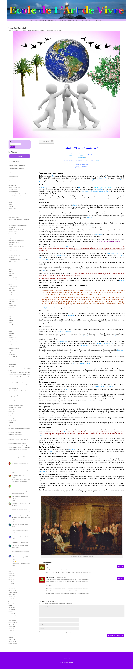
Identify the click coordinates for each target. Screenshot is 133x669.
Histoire (10, 318)
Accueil (30, 20)
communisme (60, 255)
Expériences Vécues (12, 305)
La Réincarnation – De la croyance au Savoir (17, 253)
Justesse (81, 363)
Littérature (11, 309)
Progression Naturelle (52, 20)
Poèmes (10, 322)
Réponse (120, 566)
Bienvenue (11, 335)
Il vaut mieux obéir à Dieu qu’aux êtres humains (18, 259)
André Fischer (11, 294)
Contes (10, 326)
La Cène (10, 202)
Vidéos (76, 20)
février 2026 (11, 586)
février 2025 (11, 611)
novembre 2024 (12, 618)
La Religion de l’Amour (13, 233)
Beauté (89, 363)
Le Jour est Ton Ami (26, 447)
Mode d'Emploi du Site (13, 388)
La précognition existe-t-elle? (14, 187)
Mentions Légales (12, 418)
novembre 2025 (12, 592)
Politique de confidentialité (14, 415)
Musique (10, 284)
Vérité (74, 363)
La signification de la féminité (14, 238)
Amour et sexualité (12, 223)
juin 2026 (10, 577)
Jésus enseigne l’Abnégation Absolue (16, 195)
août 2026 (10, 573)
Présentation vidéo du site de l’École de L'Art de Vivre (19, 374)
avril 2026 (11, 581)
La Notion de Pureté (12, 250)
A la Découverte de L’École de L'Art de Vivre (19, 382)
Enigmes (24, 30)
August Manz (11, 273)
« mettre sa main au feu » (104, 343)
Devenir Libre (11, 329)
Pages (10, 352)
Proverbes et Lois (12, 215)
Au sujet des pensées (12, 231)
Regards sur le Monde (13, 356)
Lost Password (98, 20)
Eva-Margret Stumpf (13, 280)
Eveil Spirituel (11, 344)
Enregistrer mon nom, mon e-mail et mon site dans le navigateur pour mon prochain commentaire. (60, 632)
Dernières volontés (12, 208)
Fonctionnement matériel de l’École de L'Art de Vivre (19, 376)
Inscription (12, 146)
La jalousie (11, 244)
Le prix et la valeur (12, 261)
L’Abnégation (24, 449)
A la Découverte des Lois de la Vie (15, 213)
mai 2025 (10, 605)
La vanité (10, 210)
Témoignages (11, 307)
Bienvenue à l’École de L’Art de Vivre (16, 401)
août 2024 (10, 624)
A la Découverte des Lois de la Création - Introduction (19, 372)
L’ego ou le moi (12, 178)
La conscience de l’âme (13, 176)
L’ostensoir (11, 206)
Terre (53, 176)
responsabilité (43, 259)
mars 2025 (11, 609)
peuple (92, 180)
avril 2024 (11, 633)
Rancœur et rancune (12, 185)
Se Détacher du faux (31, 30)
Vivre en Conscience (13, 286)
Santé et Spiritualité (12, 361)
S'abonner (19, 156)
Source (41, 435)
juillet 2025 (11, 601)
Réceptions (11, 320)
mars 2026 (11, 583)
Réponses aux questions (50, 30)
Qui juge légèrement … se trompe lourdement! (18, 225)
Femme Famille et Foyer (13, 277)
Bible (10, 314)
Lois (9, 312)
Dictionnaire (70, 20)
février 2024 (11, 637)
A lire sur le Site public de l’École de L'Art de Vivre (19, 390)
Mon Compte (91, 20)
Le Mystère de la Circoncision (14, 236)
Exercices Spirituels (12, 346)
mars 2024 (11, 635)
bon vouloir (73, 449)
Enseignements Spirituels (13, 341)
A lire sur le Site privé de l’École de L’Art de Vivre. (19, 393)
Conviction (113, 336)
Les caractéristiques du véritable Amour (16, 246)
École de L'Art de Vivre (13, 403)
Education (10, 269)
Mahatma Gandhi (81, 157)
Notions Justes (11, 350)
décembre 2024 (11, 615)
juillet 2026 (11, 575)
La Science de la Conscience (14, 242)
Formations (11, 282)
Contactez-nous (84, 20)
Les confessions (12, 227)
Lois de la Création (114, 253)
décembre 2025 (11, 590)
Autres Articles (62, 20)
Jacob (11, 30)
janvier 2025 (11, 613)
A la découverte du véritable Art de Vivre (17, 381)
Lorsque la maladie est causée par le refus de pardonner (19, 193)
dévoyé (74, 205)
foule (107, 180)
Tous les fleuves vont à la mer (14, 255)
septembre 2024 (12, 622)
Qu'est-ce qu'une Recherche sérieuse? (16, 405)
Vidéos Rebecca (12, 301)
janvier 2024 (11, 639)
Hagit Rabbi (11, 271)
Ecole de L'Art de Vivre (13, 299)
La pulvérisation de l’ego (13, 191)
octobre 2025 (11, 594)
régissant (71, 315)
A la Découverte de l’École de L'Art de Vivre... (18, 379)
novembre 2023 (12, 643)
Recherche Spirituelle (13, 354)
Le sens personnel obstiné (13, 217)
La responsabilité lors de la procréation (16, 240)
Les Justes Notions (12, 420)
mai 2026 (10, 579)
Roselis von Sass (12, 290)
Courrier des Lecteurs (13, 324)
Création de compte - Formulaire (15, 407)
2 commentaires (59, 30)
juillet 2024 (11, 626)
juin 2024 (10, 628)
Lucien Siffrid (11, 288)
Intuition (10, 275)
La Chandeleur (11, 257)
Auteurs (10, 297)
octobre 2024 (11, 620)
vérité (82, 182)
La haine (10, 204)
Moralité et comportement (40, 30)
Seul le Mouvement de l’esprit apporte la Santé (18, 248)
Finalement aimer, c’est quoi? (18, 436)
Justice (89, 401)
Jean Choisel (11, 267)
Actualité (20, 30)
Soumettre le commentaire (115, 635)
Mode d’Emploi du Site (40, 20)
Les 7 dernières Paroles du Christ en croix (17, 200)
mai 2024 (10, 630)
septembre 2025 (12, 596)
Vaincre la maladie (12, 183)
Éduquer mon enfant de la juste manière (16, 181)
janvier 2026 (11, 588)
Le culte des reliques (13, 189)
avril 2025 (11, 607)
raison (97, 160)
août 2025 (10, 598)
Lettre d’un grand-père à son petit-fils (16, 229)
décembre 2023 (11, 641)
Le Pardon (11, 422)
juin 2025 (10, 603)
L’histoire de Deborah (13, 198)
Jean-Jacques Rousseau (83, 167)
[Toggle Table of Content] (51, 141)
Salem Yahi (11, 292)
